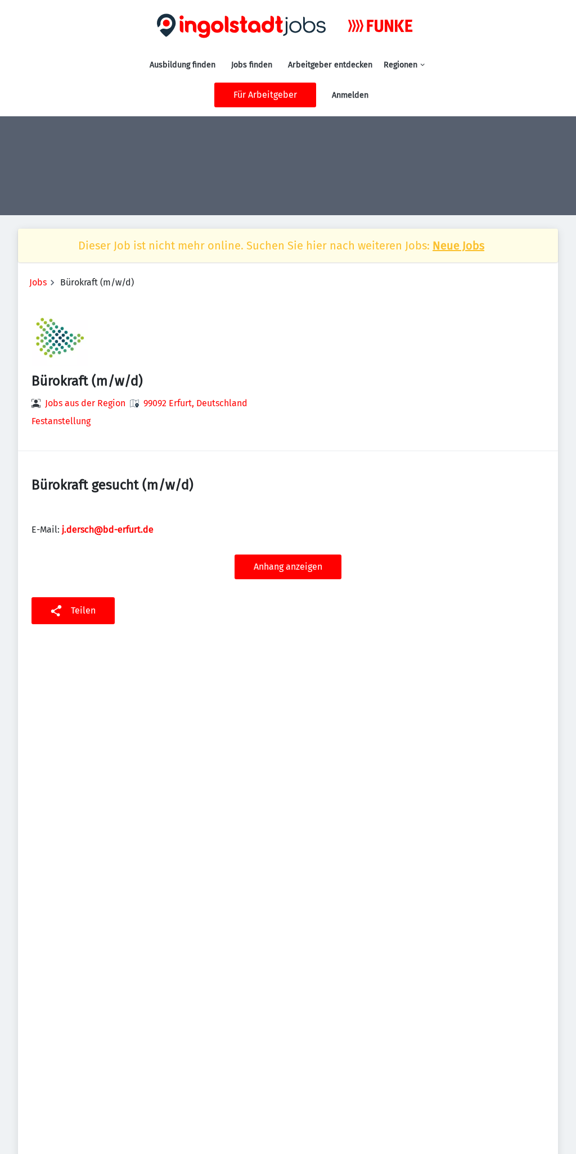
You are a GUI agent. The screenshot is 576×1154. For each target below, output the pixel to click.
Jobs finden (251, 65)
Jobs (38, 282)
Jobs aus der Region (85, 403)
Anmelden (350, 95)
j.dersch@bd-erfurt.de (108, 529)
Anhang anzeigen (288, 566)
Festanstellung (61, 421)
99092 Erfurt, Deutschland (195, 403)
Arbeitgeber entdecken (330, 65)
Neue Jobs (458, 245)
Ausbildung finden (182, 65)
